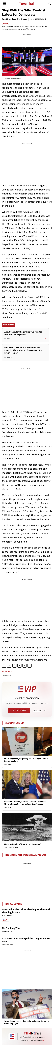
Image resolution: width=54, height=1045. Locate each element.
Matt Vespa (8, 764)
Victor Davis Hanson (11, 848)
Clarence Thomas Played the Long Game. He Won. (26, 940)
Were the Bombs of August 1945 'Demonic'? (23, 844)
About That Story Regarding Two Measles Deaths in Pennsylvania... (26, 760)
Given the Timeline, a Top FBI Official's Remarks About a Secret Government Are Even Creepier (25, 802)
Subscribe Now (39, 710)
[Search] (49, 3)
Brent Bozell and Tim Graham (15, 19)
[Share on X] (4, 666)
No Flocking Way (11, 928)
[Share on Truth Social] (9, 666)
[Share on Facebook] (14, 666)
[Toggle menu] (4, 3)
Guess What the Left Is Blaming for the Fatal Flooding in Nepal (26, 911)
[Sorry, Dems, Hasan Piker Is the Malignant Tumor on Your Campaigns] (27, 1004)
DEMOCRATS (6, 676)
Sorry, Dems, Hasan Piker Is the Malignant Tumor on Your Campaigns (26, 1022)
